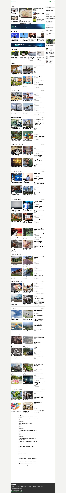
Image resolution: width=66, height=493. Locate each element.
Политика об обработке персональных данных (17, 491)
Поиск (45, 3)
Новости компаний (24, 3)
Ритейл (29, 3)
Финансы (20, 3)
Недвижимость (37, 3)
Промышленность (32, 3)
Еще (27, 465)
